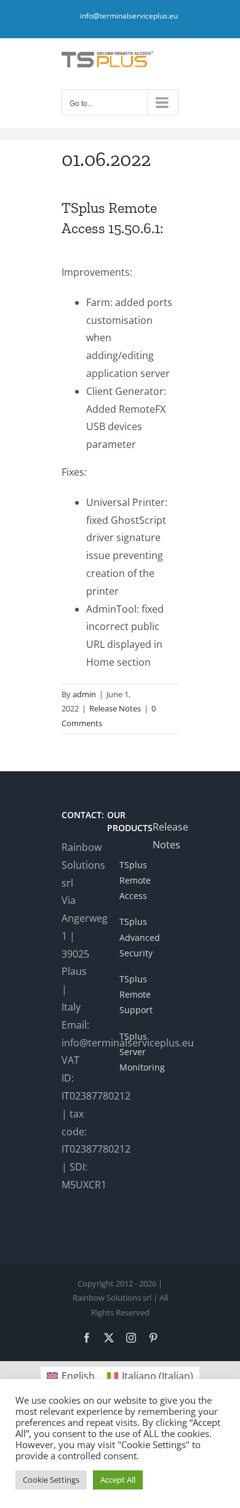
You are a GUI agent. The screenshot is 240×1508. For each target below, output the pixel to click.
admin (84, 694)
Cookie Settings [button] (51, 1479)
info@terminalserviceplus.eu (129, 15)
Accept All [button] (117, 1479)
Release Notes (115, 708)
